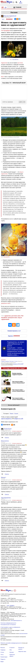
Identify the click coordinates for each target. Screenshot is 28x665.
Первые (11, 413)
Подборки (3, 649)
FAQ (10, 649)
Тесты (2, 654)
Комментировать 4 (14, 330)
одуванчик (7, 315)
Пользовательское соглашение (8, 624)
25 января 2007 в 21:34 (6, 431)
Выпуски (3, 647)
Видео (2, 661)
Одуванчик (4, 62)
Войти (20, 2)
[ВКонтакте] (15, 19)
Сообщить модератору (17, 431)
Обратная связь (22, 651)
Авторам (11, 652)
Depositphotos (15, 59)
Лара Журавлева (6, 497)
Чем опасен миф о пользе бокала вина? (18, 382)
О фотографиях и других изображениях (10, 627)
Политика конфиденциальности (8, 623)
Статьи (2, 652)
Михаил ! (3, 477)
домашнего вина (5, 303)
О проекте (11, 647)
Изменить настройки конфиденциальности (11, 643)
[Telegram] (19, 19)
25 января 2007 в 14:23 (6, 443)
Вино (2, 76)
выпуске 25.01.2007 (18, 364)
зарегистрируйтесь (6, 418)
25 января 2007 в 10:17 (6, 479)
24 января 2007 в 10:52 (6, 500)
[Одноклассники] (17, 19)
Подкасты (3, 659)
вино (18, 315)
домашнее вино (12, 317)
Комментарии (4, 656)
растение (20, 62)
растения (14, 315)
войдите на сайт (18, 418)
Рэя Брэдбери (5, 30)
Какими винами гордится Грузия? (17, 374)
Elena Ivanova (5, 441)
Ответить (7, 437)
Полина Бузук (7, 428)
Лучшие (16, 413)
